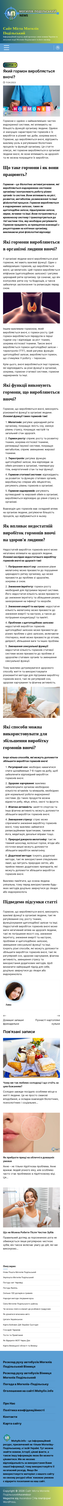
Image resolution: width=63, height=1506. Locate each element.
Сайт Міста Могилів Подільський (21, 30)
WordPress (9, 1501)
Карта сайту (12, 1423)
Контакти (10, 1417)
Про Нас (9, 1403)
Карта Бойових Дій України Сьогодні (20, 1325)
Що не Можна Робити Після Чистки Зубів (28, 1232)
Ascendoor (25, 1498)
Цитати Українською (12, 1319)
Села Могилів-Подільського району (20, 1304)
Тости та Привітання (13, 1335)
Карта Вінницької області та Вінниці (20, 1346)
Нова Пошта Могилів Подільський (19, 1272)
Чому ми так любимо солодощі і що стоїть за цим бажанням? (31, 1084)
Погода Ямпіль (10, 1288)
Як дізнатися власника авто (16, 1314)
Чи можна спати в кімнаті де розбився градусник (27, 1309)
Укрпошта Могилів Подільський (18, 1277)
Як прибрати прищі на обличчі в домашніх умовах (28, 1159)
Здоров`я (10, 65)
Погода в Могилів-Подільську (26, 1384)
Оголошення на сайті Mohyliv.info (28, 1391)
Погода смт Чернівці (13, 1282)
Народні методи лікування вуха (18, 1298)
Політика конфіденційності (24, 1410)
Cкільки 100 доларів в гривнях (18, 1293)
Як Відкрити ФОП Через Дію (16, 1340)
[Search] (58, 47)
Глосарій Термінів (11, 1330)
